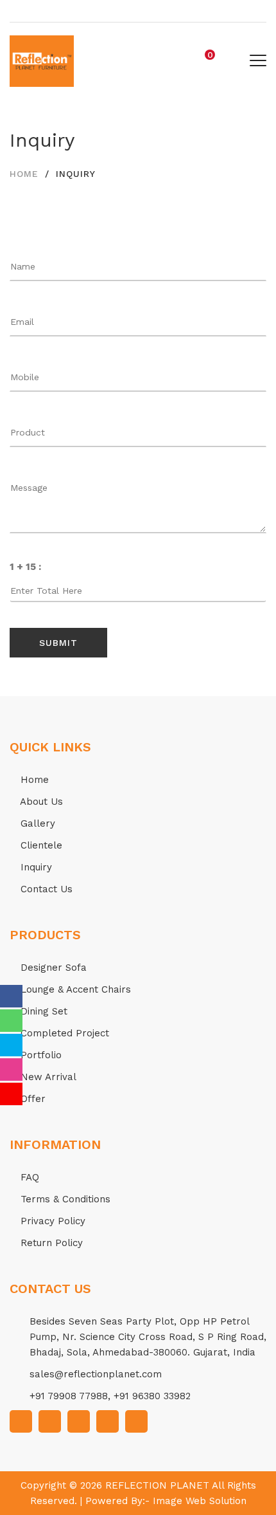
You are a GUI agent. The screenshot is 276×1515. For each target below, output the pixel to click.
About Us (40, 801)
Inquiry (34, 867)
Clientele (39, 845)
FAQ (28, 1177)
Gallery (36, 823)
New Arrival (46, 1077)
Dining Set (42, 1011)
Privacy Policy (51, 1221)
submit (58, 643)
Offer (31, 1099)
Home (33, 779)
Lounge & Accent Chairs (74, 989)
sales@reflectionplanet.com (96, 1374)
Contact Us (45, 889)
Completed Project (63, 1033)
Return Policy (50, 1243)
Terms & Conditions (63, 1199)
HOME (24, 174)
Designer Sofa (52, 967)
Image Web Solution (199, 1501)
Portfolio (39, 1055)
